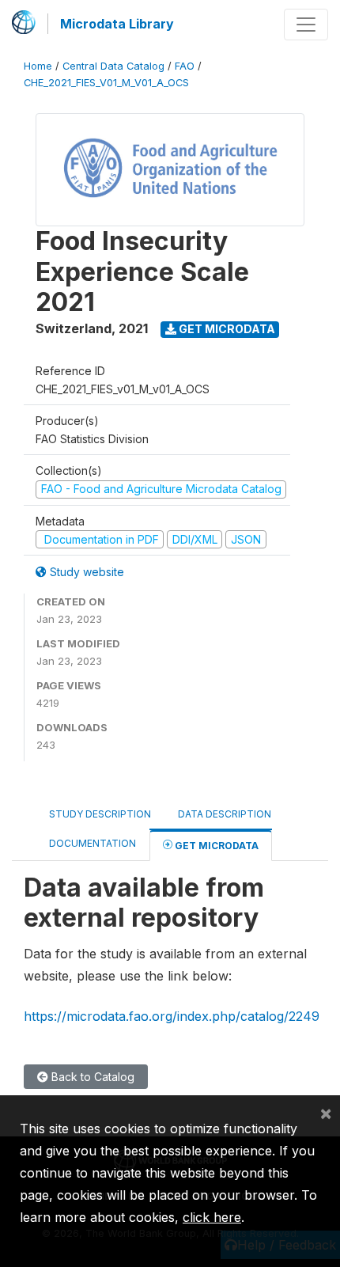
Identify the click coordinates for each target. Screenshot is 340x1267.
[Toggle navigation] (306, 24)
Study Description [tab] (100, 814)
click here (212, 1217)
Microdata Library (117, 24)
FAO (185, 66)
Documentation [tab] (92, 843)
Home (38, 66)
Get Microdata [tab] (215, 846)
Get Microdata (225, 329)
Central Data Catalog (113, 66)
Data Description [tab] (224, 814)
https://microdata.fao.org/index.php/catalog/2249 (171, 1016)
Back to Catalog (91, 1076)
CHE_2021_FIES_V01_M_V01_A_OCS (106, 83)
